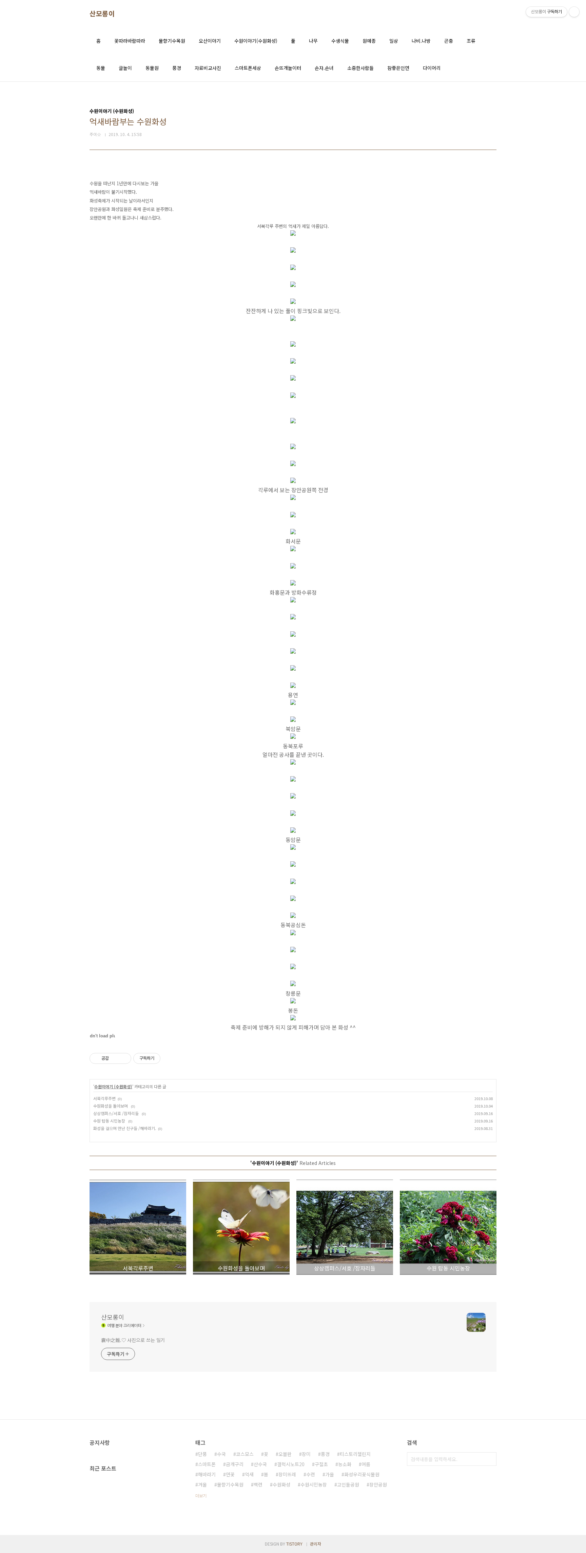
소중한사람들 (360, 67)
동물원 (152, 67)
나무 (313, 40)
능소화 (344, 1464)
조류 (471, 40)
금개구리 (234, 1464)
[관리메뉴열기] (574, 12)
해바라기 (207, 1474)
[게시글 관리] (123, 1058)
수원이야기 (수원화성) (113, 1086)
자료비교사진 (208, 67)
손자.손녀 (324, 67)
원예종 (369, 40)
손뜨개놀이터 (288, 67)
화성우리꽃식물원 (361, 1474)
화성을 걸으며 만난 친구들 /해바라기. (124, 1128)
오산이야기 (210, 40)
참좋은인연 (398, 67)
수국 (221, 1454)
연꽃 (230, 1474)
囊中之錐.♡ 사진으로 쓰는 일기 (133, 1340)
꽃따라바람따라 (129, 40)
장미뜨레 (287, 1474)
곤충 (448, 40)
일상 (393, 40)
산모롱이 (102, 13)
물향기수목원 (172, 40)
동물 (100, 67)
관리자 (315, 1544)
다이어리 (432, 67)
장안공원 (378, 1484)
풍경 (176, 67)
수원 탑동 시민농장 (109, 1121)
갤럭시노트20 (291, 1464)
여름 (366, 1464)
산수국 (260, 1464)
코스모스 (245, 1454)
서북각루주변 (104, 1098)
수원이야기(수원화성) (255, 40)
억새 (249, 1474)
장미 (306, 1454)
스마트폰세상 (248, 67)
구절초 (321, 1464)
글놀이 (125, 67)
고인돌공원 (348, 1484)
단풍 (202, 1454)
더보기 (201, 1495)
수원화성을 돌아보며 (111, 1106)
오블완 (285, 1454)
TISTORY (294, 1544)
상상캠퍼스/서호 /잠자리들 (116, 1113)
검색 (489, 1459)
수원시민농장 (313, 1484)
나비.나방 (421, 40)
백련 (258, 1484)
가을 (329, 1474)
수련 (310, 1474)
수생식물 (340, 40)
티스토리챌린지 (355, 1454)
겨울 (202, 1484)
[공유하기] (115, 1058)
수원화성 (281, 1484)
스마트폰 (207, 1464)
